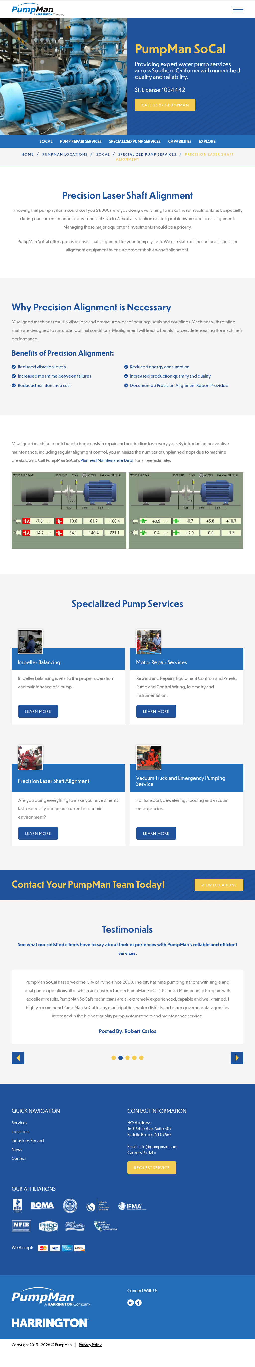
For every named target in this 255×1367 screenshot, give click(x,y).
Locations (20, 1131)
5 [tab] (141, 1058)
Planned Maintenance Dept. (107, 460)
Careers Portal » (142, 1152)
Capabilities (179, 141)
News (17, 1149)
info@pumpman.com (157, 1146)
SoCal (46, 141)
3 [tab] (127, 1058)
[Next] (237, 1058)
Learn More (38, 711)
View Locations (219, 884)
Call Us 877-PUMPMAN (165, 105)
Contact (19, 1158)
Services (19, 1122)
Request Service (152, 1167)
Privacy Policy (90, 1344)
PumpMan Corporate (38, 9)
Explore (207, 141)
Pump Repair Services (81, 141)
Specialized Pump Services (135, 141)
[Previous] (18, 1058)
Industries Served (28, 1140)
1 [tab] (113, 1058)
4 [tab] (134, 1058)
